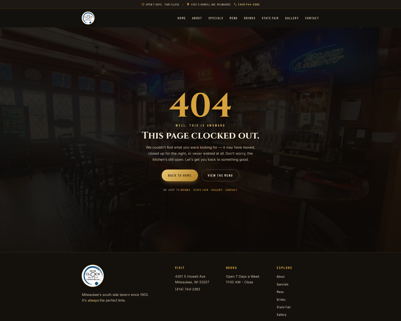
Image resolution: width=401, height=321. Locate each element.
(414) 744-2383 (249, 4)
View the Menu (220, 175)
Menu (234, 18)
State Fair (270, 18)
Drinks (249, 18)
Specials (215, 18)
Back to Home (180, 175)
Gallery (292, 18)
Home (182, 18)
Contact (312, 18)
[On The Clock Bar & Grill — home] (88, 18)
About (197, 18)
